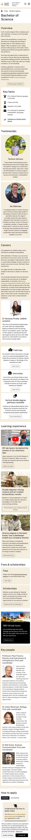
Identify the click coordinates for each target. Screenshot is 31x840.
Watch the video (8, 466)
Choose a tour (8, 640)
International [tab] (15, 798)
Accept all (21, 835)
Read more (19, 831)
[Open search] (25, 4)
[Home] (1, 11)
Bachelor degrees (15, 11)
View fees (7, 580)
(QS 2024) (25, 96)
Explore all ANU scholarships (12, 604)
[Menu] (29, 4)
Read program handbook (15, 84)
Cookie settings (8, 835)
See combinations (15, 416)
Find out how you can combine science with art (15, 509)
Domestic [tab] (5, 798)
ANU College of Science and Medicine (16, 4)
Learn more (15, 366)
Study (6, 11)
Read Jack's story (8, 555)
